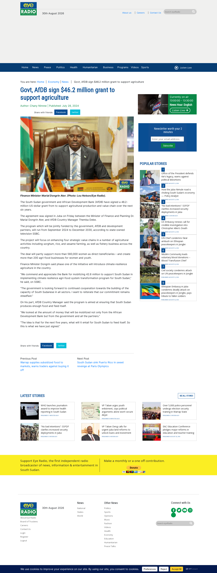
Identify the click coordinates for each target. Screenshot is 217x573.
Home (25, 67)
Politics (60, 67)
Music (107, 519)
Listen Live (178, 110)
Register (24, 536)
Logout (23, 540)
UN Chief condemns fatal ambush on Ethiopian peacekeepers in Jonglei (174, 241)
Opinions (108, 515)
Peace (47, 67)
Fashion (108, 523)
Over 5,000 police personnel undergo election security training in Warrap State (177, 408)
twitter (75, 112)
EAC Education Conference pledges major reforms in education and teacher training (178, 429)
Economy (53, 81)
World (80, 515)
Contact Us (155, 12)
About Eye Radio (28, 517)
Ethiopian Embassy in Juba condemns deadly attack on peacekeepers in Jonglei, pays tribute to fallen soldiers (176, 291)
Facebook (61, 112)
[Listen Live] (176, 68)
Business (108, 67)
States (80, 512)
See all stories (186, 396)
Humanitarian (90, 67)
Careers (141, 12)
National (81, 508)
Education (109, 538)
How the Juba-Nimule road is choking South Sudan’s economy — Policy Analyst (178, 192)
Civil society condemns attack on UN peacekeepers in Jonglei (177, 272)
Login (22, 532)
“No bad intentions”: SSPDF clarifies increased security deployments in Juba (175, 209)
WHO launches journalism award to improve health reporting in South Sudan (54, 408)
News (35, 67)
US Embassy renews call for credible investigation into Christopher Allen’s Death (175, 225)
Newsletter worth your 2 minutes (168, 130)
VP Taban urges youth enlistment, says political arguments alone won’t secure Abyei (117, 410)
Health (73, 67)
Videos (135, 67)
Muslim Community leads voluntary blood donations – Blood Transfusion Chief (175, 257)
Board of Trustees (29, 521)
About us (126, 12)
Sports (145, 67)
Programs (122, 67)
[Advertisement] (108, 41)
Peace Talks (110, 546)
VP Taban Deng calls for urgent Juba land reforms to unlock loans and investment (116, 429)
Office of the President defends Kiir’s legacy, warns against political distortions (177, 176)
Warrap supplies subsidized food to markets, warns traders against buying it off (44, 366)
